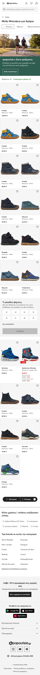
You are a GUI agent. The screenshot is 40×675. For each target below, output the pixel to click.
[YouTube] (20, 649)
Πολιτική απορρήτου (20, 671)
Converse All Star (27, 549)
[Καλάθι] (36, 3)
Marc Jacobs (7, 545)
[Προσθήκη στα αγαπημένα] (17, 85)
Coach (23, 554)
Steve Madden (7, 540)
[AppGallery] (20, 616)
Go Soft (4, 559)
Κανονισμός (8, 668)
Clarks (4, 549)
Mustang (23, 540)
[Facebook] (26, 649)
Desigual (23, 545)
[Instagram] (13, 649)
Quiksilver (24, 564)
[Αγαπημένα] (31, 3)
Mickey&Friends (26, 559)
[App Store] (27, 611)
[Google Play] (13, 611)
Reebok (5, 554)
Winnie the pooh (8, 564)
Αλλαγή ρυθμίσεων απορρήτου (24, 668)
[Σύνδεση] (26, 3)
